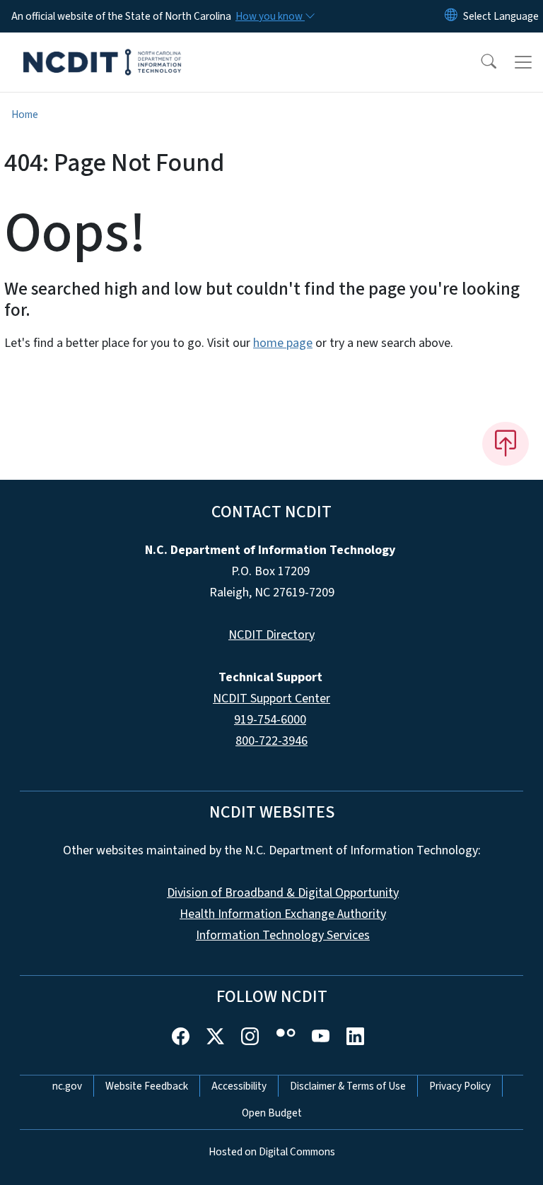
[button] (479, 62)
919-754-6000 (270, 720)
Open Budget (272, 1113)
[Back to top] (505, 444)
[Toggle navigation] (523, 62)
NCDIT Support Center (271, 698)
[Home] (102, 48)
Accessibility (239, 1086)
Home (24, 114)
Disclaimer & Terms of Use (348, 1086)
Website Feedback (146, 1086)
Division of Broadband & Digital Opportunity (283, 893)
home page (283, 343)
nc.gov (67, 1086)
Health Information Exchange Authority (283, 914)
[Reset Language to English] (451, 16)
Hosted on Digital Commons (272, 1152)
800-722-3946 (271, 741)
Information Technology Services (283, 935)
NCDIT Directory (271, 635)
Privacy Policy (460, 1086)
